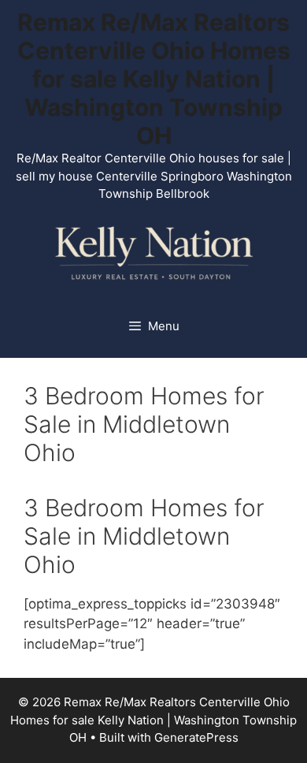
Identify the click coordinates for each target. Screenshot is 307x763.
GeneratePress (196, 737)
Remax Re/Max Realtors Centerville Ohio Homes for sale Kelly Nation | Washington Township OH (153, 79)
